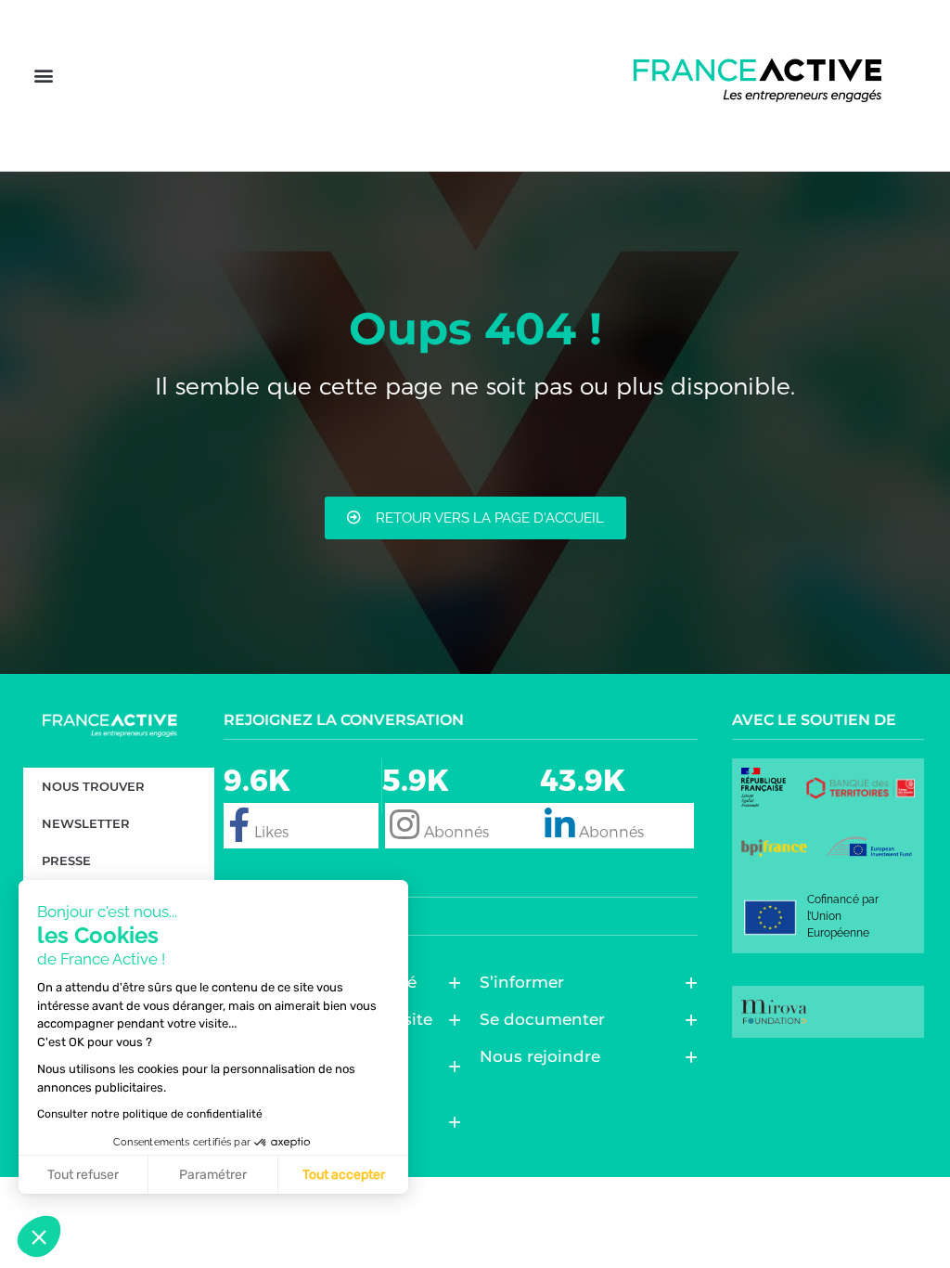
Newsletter (86, 823)
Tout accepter (343, 1175)
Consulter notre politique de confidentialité (150, 1113)
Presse (66, 860)
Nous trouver (93, 786)
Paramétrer (213, 1175)
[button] (43, 75)
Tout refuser (83, 1175)
